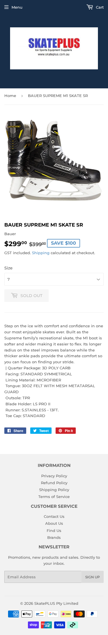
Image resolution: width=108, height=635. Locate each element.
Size (8, 268)
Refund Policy (54, 482)
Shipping (41, 252)
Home (10, 95)
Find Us (54, 530)
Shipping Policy (54, 489)
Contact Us (54, 516)
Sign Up (92, 577)
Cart (99, 7)
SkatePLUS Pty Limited (56, 603)
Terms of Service (54, 496)
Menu (17, 7)
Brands (54, 537)
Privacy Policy (54, 476)
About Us (54, 523)
